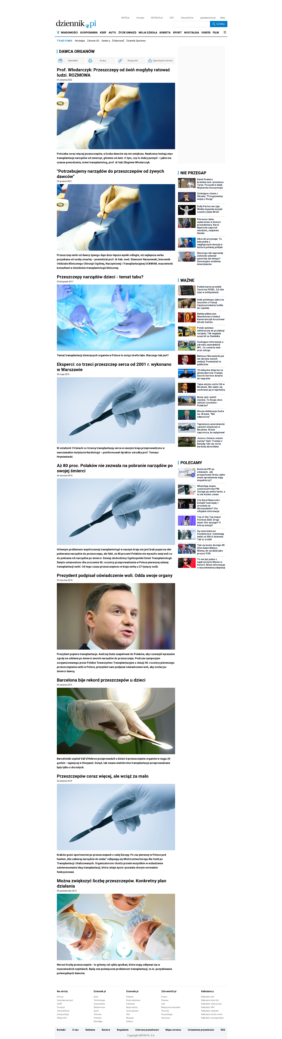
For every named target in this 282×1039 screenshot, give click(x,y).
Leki (163, 1004)
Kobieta (129, 997)
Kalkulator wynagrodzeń (212, 1018)
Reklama (90, 1029)
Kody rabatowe (133, 1000)
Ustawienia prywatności (201, 1029)
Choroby (165, 1011)
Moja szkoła (131, 1007)
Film (128, 1014)
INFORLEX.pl (157, 18)
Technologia (99, 1000)
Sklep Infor (62, 1018)
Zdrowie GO (93, 40)
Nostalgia (80, 40)
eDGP (59, 1004)
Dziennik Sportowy (136, 40)
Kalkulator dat (207, 997)
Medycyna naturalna (170, 1007)
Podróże (97, 1018)
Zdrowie (97, 1014)
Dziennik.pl (100, 991)
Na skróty (62, 991)
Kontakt (61, 1029)
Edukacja (130, 1004)
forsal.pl (140, 18)
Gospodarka (99, 1004)
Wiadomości (99, 1007)
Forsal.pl (61, 1007)
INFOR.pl (125, 18)
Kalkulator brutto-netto (211, 1014)
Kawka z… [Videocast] (113, 40)
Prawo (164, 997)
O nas (75, 1029)
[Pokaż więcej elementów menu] (224, 33)
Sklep (222, 18)
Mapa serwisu (173, 1029)
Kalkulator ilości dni (210, 1000)
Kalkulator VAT (208, 1007)
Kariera (106, 1029)
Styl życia (165, 1018)
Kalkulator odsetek (209, 1011)
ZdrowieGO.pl (187, 18)
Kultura (129, 1021)
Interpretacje (63, 1014)
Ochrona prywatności (147, 1029)
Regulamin (123, 1029)
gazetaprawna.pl (208, 18)
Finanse (164, 1000)
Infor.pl (60, 997)
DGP (172, 18)
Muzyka (130, 1018)
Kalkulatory (207, 991)
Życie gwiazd (132, 1011)
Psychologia (166, 1014)
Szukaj (220, 24)
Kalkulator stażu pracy (211, 1004)
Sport (96, 1011)
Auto (96, 997)
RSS (223, 1029)
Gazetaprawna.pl (65, 1000)
